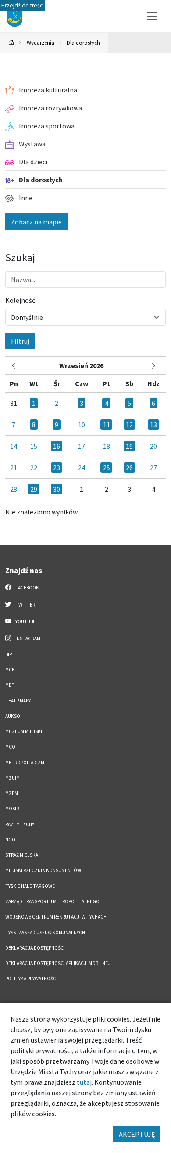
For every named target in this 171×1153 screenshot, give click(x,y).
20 (153, 446)
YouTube (25, 621)
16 (56, 446)
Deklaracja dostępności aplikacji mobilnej (57, 963)
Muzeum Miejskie (25, 731)
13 (153, 424)
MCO (10, 747)
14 (13, 446)
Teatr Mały (18, 701)
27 (153, 467)
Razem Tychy (19, 824)
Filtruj (20, 341)
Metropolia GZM (24, 762)
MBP (9, 685)
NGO (10, 840)
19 (129, 446)
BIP (8, 654)
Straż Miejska (21, 855)
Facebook (26, 588)
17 (81, 446)
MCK (10, 670)
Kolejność (20, 300)
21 (13, 467)
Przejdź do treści (22, 5)
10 (81, 424)
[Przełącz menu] (152, 16)
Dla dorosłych (83, 42)
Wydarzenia (40, 42)
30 (56, 489)
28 (13, 489)
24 (81, 467)
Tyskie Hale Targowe (30, 886)
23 (56, 467)
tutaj (84, 1082)
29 (33, 489)
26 (129, 467)
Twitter (24, 605)
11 (106, 424)
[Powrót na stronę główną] (11, 43)
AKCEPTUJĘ (137, 1134)
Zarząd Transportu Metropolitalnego (52, 901)
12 (129, 424)
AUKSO (12, 716)
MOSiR (12, 808)
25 (106, 467)
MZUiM (12, 778)
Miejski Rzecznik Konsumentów (43, 870)
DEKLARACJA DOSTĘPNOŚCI (35, 948)
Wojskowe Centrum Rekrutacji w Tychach (56, 917)
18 (106, 446)
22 (33, 467)
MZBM (11, 793)
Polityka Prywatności (31, 979)
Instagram (27, 638)
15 (33, 446)
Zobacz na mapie (36, 221)
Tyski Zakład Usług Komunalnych (45, 932)
